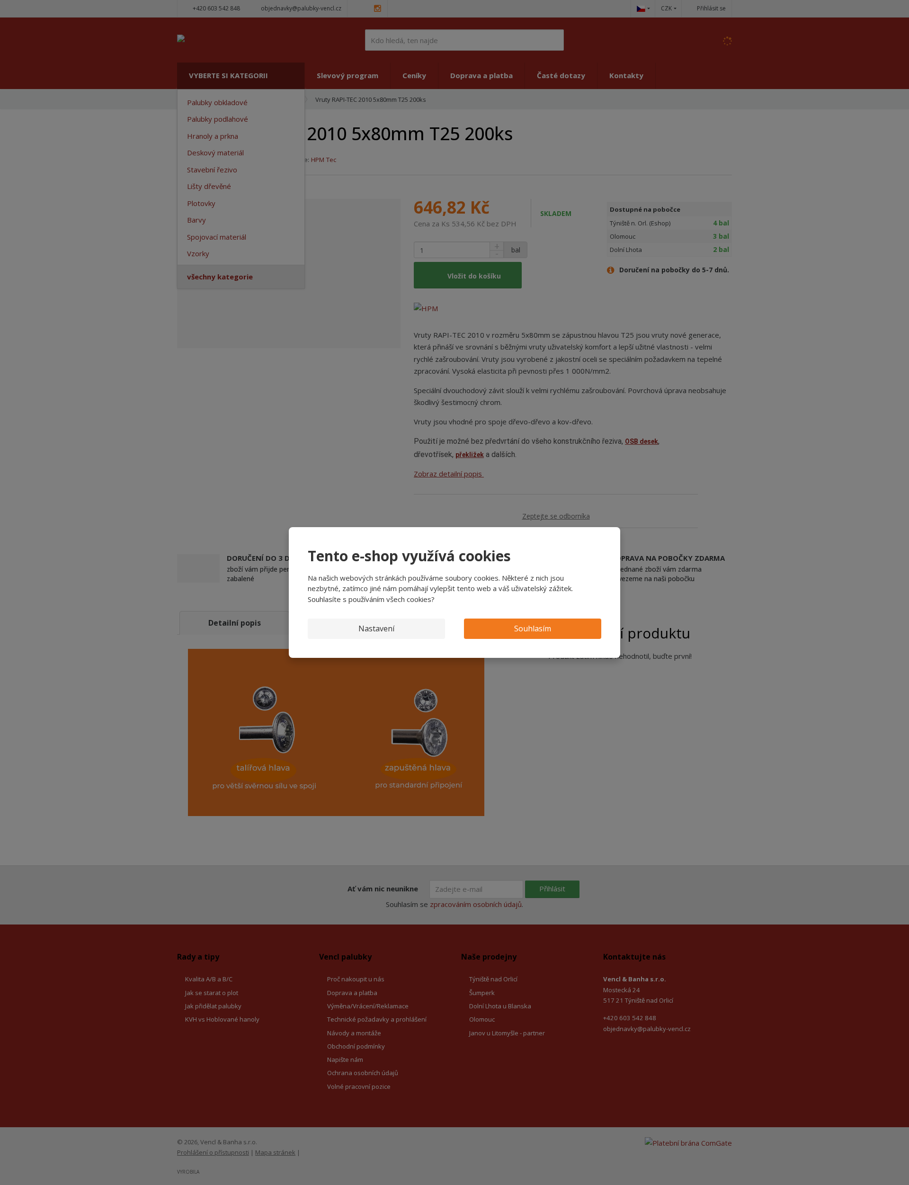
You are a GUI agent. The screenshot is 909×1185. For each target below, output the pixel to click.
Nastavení (376, 628)
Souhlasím (532, 628)
